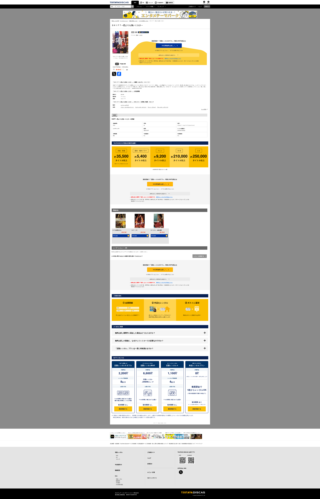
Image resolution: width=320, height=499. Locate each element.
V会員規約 (117, 443)
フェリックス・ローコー (140, 107)
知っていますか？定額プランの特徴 (154, 432)
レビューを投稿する (199, 256)
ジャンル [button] (139, 6)
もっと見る (203, 109)
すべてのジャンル (124, 21)
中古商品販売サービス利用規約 (144, 443)
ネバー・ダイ (135, 230)
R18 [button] (206, 6)
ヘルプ (200, 6)
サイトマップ (199, 443)
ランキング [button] (161, 6)
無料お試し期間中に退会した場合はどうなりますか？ (135, 333)
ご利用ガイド (192, 6)
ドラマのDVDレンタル (143, 21)
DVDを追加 (115, 235)
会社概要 (112, 443)
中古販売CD (160, 2)
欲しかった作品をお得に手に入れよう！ (136, 432)
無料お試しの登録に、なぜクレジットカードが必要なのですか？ (139, 340)
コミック (150, 2)
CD (143, 2)
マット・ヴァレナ (152, 107)
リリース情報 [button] (149, 6)
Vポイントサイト (152, 478)
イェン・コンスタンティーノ (127, 107)
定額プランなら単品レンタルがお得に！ (173, 432)
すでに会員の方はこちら (176, 50)
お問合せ (149, 464)
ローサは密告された (117, 230)
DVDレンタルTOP (115, 21)
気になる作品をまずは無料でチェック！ (192, 432)
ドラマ (140, 35)
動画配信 (171, 2)
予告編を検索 (123, 64)
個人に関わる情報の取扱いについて (160, 443)
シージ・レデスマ (125, 105)
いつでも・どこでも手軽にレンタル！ (118, 432)
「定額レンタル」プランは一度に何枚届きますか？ (134, 348)
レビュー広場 (151, 472)
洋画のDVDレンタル (133, 21)
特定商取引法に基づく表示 (175, 443)
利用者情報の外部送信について (189, 443)
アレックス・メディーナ (162, 107)
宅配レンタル (119, 479)
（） (127, 69)
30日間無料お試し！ (169, 46)
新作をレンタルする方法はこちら (173, 58)
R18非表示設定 (119, 484)
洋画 (137, 35)
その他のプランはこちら (161, 50)
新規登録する (123, 409)
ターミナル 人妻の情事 (156, 230)
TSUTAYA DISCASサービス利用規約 (128, 443)
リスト (204, 3)
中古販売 (118, 482)
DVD (135, 2)
